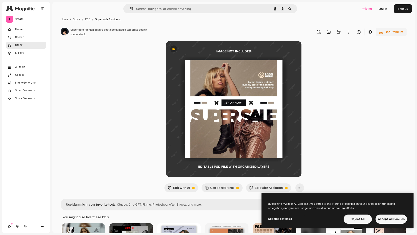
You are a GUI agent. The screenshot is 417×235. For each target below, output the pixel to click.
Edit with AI (179, 189)
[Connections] (9, 226)
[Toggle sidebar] (42, 8)
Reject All (358, 219)
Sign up (402, 9)
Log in (383, 9)
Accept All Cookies (391, 219)
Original (194, 49)
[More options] (348, 32)
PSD (87, 19)
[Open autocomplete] (130, 8)
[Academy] (17, 226)
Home (64, 19)
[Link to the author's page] (65, 32)
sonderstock (78, 34)
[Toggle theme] (25, 226)
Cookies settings (280, 219)
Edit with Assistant (266, 189)
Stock (76, 19)
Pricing (367, 9)
